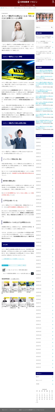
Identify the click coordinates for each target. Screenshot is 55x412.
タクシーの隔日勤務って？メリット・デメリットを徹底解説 (43, 42)
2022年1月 (38, 324)
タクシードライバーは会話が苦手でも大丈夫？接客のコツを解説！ (43, 37)
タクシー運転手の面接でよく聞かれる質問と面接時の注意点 (44, 97)
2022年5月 (38, 310)
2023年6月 (38, 263)
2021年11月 (38, 331)
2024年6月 (38, 220)
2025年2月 (38, 192)
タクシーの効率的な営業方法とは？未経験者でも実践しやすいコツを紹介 (44, 121)
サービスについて (29, 5)
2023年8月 (38, 256)
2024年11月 (38, 203)
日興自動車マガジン (32, 409)
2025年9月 (38, 170)
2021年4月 (38, 356)
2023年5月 (38, 267)
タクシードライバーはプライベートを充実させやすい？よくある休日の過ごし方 (43, 60)
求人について (22, 5)
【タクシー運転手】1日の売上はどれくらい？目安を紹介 (44, 77)
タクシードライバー (13, 265)
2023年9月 (38, 253)
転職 (25, 265)
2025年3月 (38, 188)
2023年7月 (38, 260)
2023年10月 (38, 249)
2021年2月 (38, 363)
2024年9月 (38, 210)
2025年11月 (38, 163)
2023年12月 (38, 242)
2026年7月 (38, 138)
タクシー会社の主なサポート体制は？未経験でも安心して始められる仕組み (43, 53)
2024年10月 (38, 206)
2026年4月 (38, 149)
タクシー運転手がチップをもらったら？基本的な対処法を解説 (44, 91)
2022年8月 (38, 299)
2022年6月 (38, 306)
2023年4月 (38, 270)
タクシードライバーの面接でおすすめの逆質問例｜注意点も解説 (43, 47)
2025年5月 (38, 185)
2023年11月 (38, 245)
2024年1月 (38, 238)
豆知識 (34, 5)
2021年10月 (38, 335)
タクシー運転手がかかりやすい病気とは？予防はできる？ (44, 127)
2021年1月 (38, 367)
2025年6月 (38, 181)
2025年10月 (38, 167)
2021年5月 (38, 353)
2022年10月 (38, 292)
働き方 (21, 265)
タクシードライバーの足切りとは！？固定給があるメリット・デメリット (44, 109)
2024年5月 (38, 224)
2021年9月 (38, 338)
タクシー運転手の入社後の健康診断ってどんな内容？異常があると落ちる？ (44, 71)
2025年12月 (38, 160)
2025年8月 (38, 174)
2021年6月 (38, 349)
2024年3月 (38, 231)
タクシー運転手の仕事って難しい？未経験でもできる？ (44, 115)
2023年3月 (38, 274)
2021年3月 (38, 360)
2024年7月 (38, 217)
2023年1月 (38, 281)
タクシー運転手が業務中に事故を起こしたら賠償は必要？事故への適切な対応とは (44, 84)
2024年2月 (38, 235)
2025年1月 (38, 195)
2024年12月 (38, 199)
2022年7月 (38, 303)
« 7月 (37, 402)
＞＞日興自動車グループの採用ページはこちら (13, 258)
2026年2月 (38, 153)
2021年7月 (38, 345)
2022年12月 (38, 285)
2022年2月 (38, 320)
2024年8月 (38, 213)
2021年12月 (38, 328)
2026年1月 (38, 156)
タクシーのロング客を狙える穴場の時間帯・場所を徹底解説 (44, 103)
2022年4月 (38, 313)
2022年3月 (38, 317)
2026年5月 (38, 145)
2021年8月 (38, 342)
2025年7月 (38, 178)
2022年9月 (38, 295)
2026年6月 (38, 142)
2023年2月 (38, 278)
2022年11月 (38, 288)
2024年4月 (38, 228)
